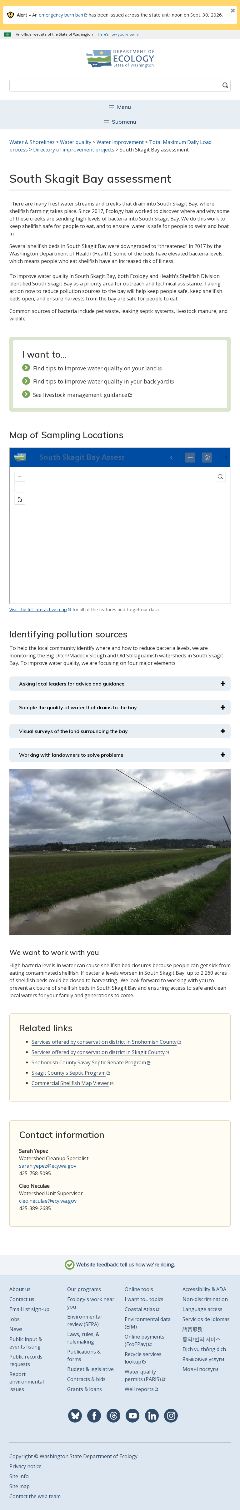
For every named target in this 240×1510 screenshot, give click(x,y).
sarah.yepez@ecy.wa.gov (47, 1165)
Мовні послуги (200, 1369)
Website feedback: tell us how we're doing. (125, 1264)
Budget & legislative (90, 1369)
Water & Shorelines (32, 142)
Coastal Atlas (140, 1309)
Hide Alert (218, 11)
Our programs (84, 1289)
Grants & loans (84, 1389)
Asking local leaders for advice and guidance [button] (71, 684)
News (15, 1329)
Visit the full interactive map (38, 609)
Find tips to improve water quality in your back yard (101, 381)
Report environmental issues (26, 1382)
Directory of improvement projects (73, 149)
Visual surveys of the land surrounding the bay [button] (73, 731)
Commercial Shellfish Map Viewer (70, 1083)
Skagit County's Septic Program (69, 1072)
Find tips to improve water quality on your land (95, 368)
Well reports (139, 1389)
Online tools (139, 1289)
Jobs (14, 1319)
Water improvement (120, 142)
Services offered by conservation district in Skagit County (98, 1052)
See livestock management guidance (80, 395)
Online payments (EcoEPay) (144, 1340)
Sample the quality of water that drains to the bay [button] (78, 707)
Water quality (75, 142)
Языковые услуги (203, 1359)
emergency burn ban (61, 15)
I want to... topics (144, 1299)
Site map (19, 1486)
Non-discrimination (205, 1299)
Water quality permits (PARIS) (143, 1375)
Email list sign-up (29, 1309)
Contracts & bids (86, 1379)
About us (20, 1289)
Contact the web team (35, 1496)
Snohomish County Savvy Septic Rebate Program (89, 1062)
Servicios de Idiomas (206, 1319)
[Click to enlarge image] (120, 852)
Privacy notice (25, 1466)
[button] (120, 106)
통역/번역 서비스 (201, 1339)
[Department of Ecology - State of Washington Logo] (120, 59)
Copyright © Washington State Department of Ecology (73, 1456)
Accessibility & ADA (204, 1289)
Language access (202, 1309)
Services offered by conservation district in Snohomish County (104, 1041)
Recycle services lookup (143, 1358)
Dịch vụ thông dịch (204, 1349)
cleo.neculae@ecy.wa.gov (48, 1200)
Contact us (21, 1299)
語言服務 (192, 1329)
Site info (19, 1476)
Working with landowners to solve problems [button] (71, 755)
